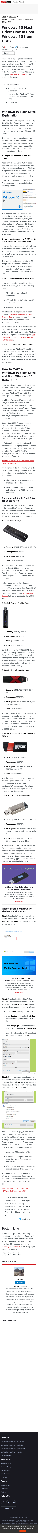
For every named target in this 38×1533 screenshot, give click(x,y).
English (6, 53)
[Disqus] (19, 1346)
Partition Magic (5, 1470)
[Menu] (35, 2)
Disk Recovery (5, 1474)
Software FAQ (5, 1485)
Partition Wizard (18, 2)
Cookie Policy (13, 1531)
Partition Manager (6, 1467)
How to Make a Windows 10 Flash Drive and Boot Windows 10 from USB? (21, 96)
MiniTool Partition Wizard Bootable (11, 1452)
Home (4, 17)
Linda (6, 47)
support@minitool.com (11, 1247)
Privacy (26, 1517)
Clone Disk (12, 17)
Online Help (4, 1488)
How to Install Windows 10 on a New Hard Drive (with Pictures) (18, 337)
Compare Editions (6, 1455)
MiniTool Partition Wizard (19, 74)
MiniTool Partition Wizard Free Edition (12, 1441)
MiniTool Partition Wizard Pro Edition (12, 1445)
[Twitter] (16, 47)
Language (8, 1508)
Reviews (3, 1492)
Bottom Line (12, 102)
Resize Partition (6, 1463)
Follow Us (20, 1282)
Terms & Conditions (16, 1517)
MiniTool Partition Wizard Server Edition (13, 1448)
